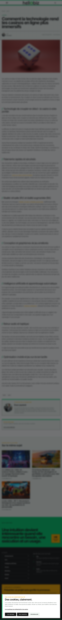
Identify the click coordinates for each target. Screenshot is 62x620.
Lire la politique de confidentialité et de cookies (16, 609)
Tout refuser (10, 614)
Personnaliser (34, 614)
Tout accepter (23, 614)
